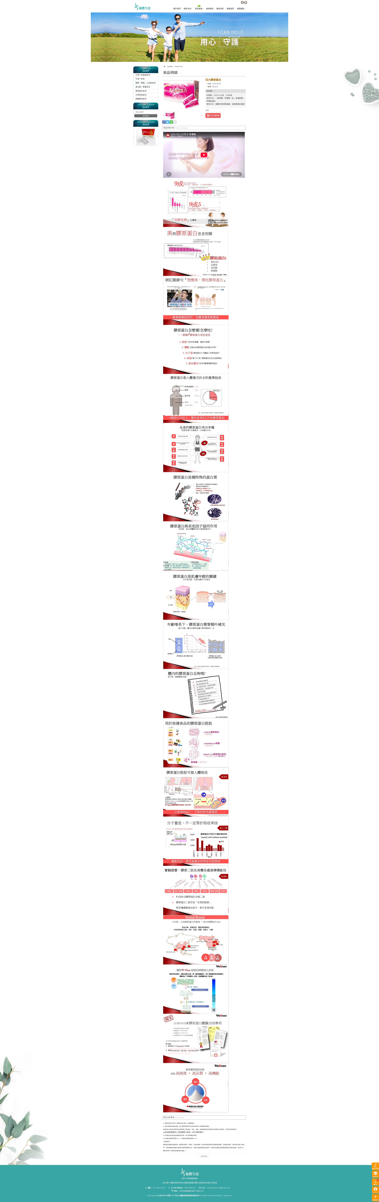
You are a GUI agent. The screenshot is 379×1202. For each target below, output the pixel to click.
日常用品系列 (141, 95)
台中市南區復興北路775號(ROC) (191, 1191)
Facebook (242, 2)
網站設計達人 (227, 1195)
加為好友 (375, 1176)
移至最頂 (375, 1200)
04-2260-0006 (159, 1188)
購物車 (375, 1182)
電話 (149, 1188)
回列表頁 (204, 1156)
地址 (175, 1191)
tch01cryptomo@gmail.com (218, 1188)
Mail (203, 1188)
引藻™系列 (140, 79)
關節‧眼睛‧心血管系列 (146, 83)
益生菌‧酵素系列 (143, 87)
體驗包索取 (375, 1168)
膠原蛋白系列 (141, 91)
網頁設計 (219, 1195)
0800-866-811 (189, 1188)
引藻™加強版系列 (143, 75)
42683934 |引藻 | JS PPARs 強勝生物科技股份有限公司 (142, 6)
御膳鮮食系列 (141, 99)
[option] (189, 37)
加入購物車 (215, 115)
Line (245, 2)
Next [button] (376, 37)
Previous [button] (3, 37)
